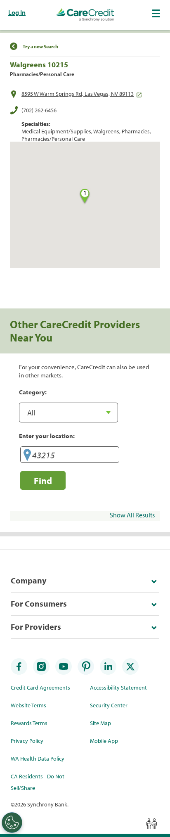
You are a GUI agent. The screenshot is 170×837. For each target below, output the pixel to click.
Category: (33, 392)
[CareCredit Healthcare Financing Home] (85, 15)
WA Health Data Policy (37, 758)
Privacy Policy (27, 741)
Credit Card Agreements (40, 687)
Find (43, 480)
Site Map (100, 723)
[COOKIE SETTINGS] (12, 822)
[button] (157, 13)
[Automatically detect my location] (27, 456)
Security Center (109, 705)
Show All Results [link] (132, 515)
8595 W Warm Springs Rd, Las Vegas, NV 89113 (77, 93)
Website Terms (28, 705)
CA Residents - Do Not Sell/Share (37, 782)
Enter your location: (47, 436)
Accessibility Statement (118, 687)
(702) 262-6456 (39, 110)
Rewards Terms (29, 723)
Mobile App (104, 741)
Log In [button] (17, 12)
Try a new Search (40, 46)
